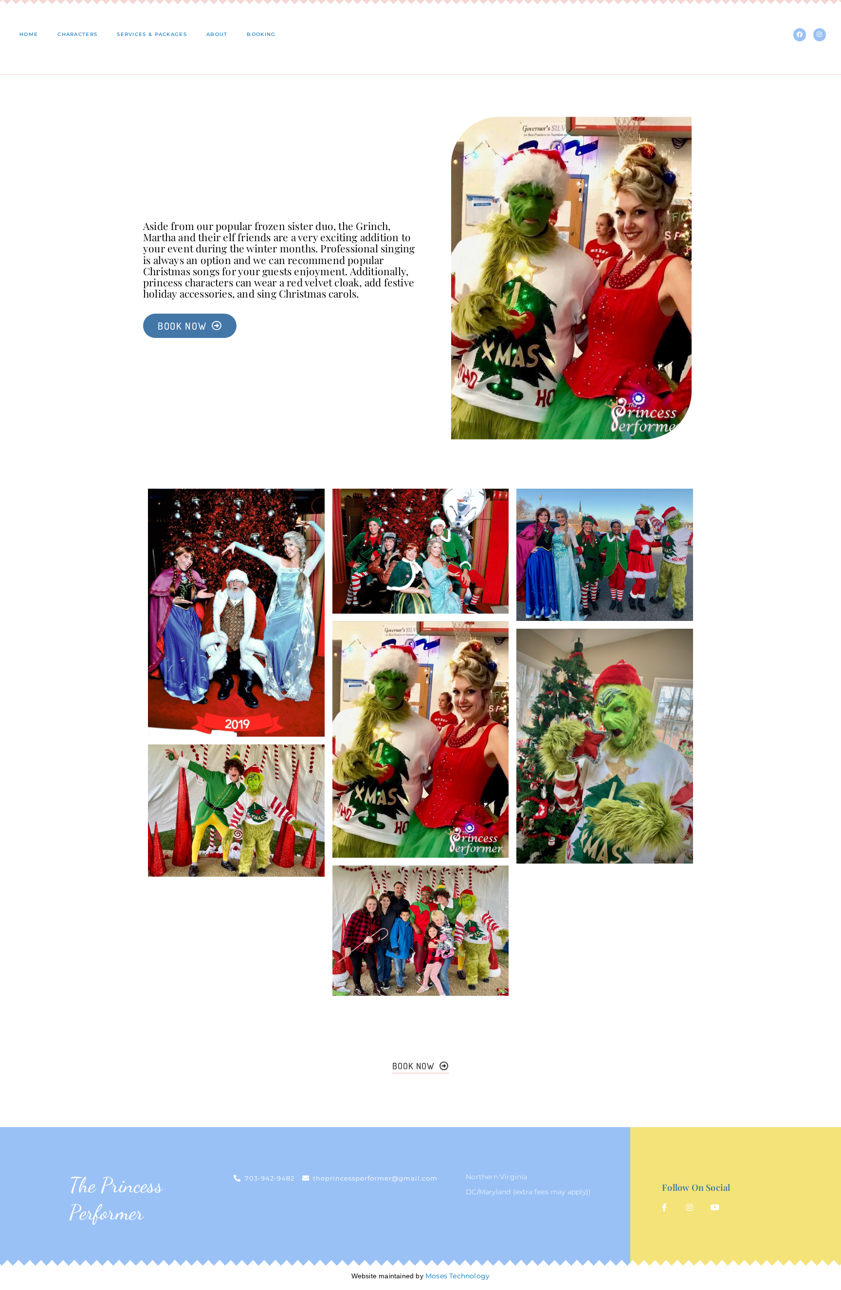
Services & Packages (152, 34)
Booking (261, 34)
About (217, 34)
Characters (77, 34)
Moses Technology (457, 1276)
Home (28, 34)
